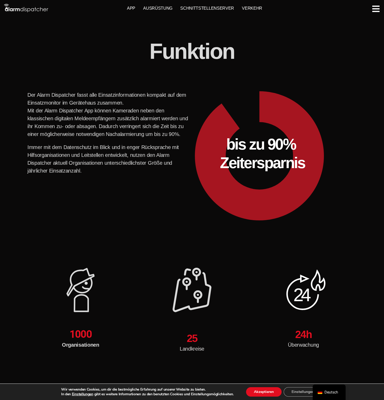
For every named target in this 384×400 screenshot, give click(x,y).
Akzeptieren (264, 391)
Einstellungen (82, 394)
